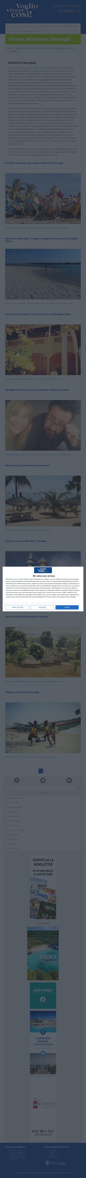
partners (17, 579)
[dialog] (43, 589)
